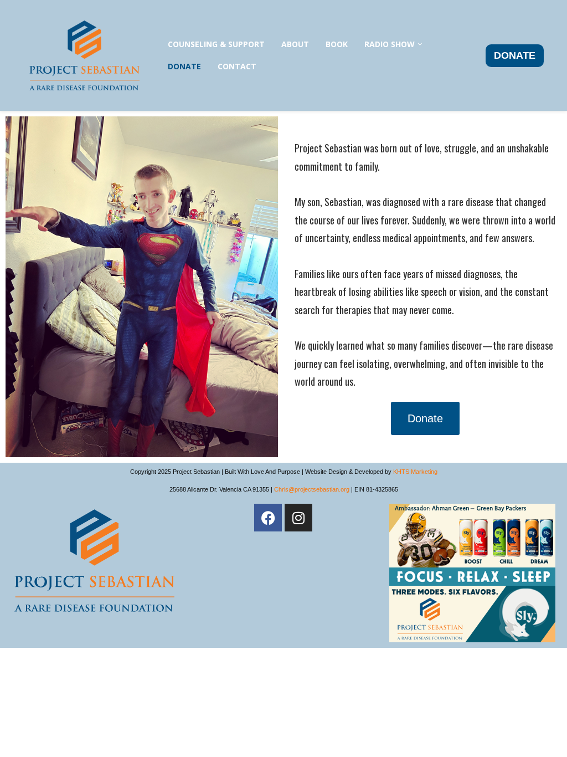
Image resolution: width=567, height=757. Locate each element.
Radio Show (389, 44)
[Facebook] (268, 517)
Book (337, 44)
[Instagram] (298, 517)
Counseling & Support (216, 44)
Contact (237, 66)
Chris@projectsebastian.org (311, 489)
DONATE (514, 55)
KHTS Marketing (415, 471)
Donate (184, 66)
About (295, 44)
